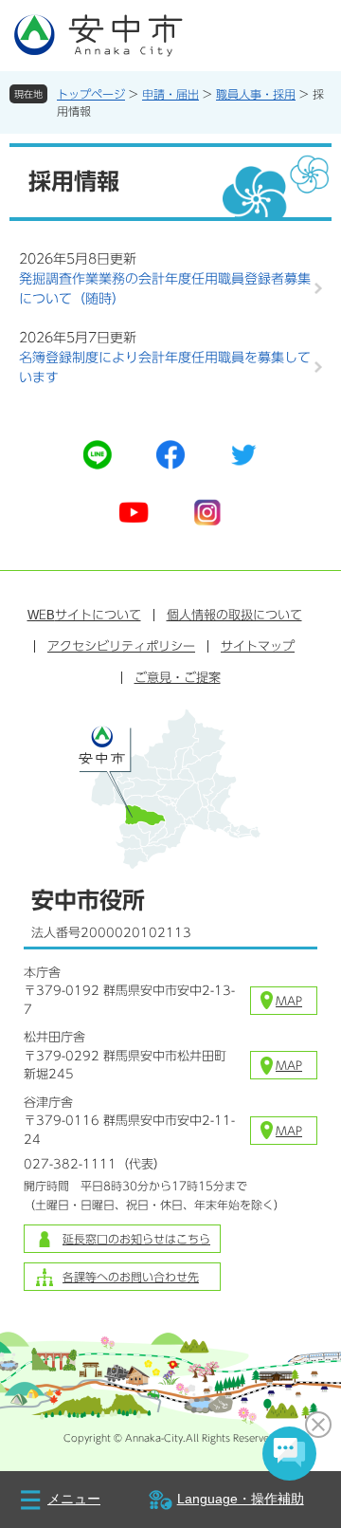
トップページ (91, 94)
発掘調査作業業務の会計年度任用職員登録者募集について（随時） (165, 288)
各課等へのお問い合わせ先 (131, 1276)
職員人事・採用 (256, 94)
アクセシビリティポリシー (121, 646)
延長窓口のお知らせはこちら (136, 1238)
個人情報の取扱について (234, 615)
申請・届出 (170, 94)
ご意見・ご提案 (178, 678)
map (289, 1000)
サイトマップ (258, 646)
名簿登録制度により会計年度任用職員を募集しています (165, 367)
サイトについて (84, 615)
